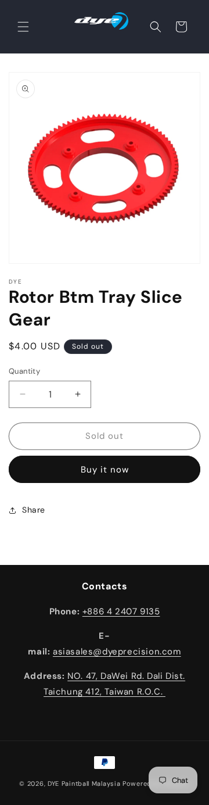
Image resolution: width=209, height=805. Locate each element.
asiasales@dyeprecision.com (117, 651)
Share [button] (33, 510)
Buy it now (105, 469)
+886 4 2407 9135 (121, 611)
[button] (23, 27)
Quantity (24, 371)
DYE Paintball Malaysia (84, 783)
